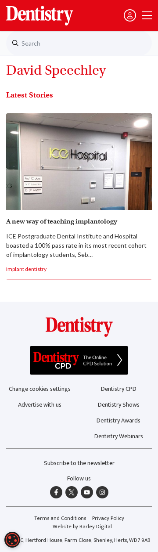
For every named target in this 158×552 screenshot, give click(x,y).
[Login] (130, 15)
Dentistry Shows (119, 405)
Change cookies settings (40, 389)
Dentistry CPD (118, 389)
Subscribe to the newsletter (79, 463)
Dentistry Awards (118, 420)
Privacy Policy (108, 518)
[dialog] (12, 540)
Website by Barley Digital (82, 526)
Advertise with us (39, 405)
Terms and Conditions (60, 518)
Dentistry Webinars (118, 436)
